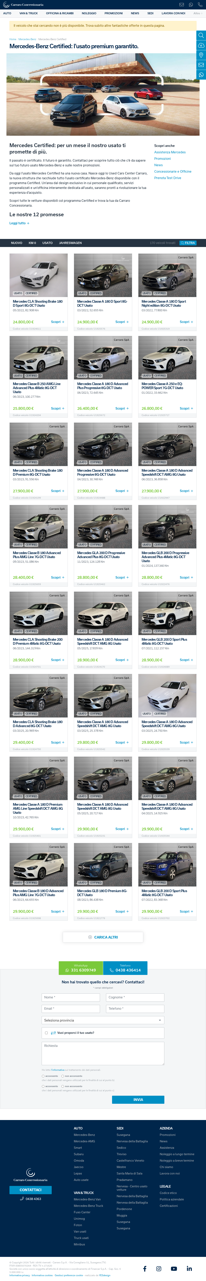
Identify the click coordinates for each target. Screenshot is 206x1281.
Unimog (79, 1218)
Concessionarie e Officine (173, 171)
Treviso (122, 1154)
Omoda (79, 1160)
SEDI (150, 13)
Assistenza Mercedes (170, 152)
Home (12, 39)
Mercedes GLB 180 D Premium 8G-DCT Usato (102, 893)
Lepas (78, 1173)
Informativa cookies (42, 1275)
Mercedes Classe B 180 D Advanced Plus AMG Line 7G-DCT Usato (38, 893)
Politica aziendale (172, 1199)
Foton (78, 1225)
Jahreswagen (70, 243)
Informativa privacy (19, 1275)
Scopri (56, 322)
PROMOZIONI (114, 13)
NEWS (135, 13)
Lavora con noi (170, 1173)
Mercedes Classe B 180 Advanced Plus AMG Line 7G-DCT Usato (37, 555)
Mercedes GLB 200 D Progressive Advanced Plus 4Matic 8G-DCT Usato (165, 557)
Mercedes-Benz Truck (88, 1205)
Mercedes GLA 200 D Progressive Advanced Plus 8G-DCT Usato (101, 555)
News (158, 165)
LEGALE (165, 1186)
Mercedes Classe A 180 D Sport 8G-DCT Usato (102, 303)
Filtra (190, 243)
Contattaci (30, 1190)
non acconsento (73, 1076)
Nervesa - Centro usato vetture (132, 1188)
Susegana (123, 1135)
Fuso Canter (82, 1212)
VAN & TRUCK (29, 13)
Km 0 (32, 243)
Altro (197, 13)
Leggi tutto (17, 223)
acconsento (51, 1076)
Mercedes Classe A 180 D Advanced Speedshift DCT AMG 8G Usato (167, 472)
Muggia (122, 1215)
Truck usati (81, 1238)
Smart (78, 1147)
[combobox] (103, 1020)
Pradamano (125, 1180)
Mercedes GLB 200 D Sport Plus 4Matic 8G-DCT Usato (164, 641)
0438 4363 (33, 1199)
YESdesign (104, 1275)
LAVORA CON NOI (173, 13)
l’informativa (57, 1070)
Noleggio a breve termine (177, 1160)
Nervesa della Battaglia (132, 1141)
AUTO (7, 13)
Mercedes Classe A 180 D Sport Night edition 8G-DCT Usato (164, 303)
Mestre (121, 1167)
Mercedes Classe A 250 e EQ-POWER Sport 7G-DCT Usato (162, 386)
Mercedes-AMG (84, 1141)
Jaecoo (78, 1167)
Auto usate (81, 1180)
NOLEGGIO (89, 13)
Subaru (79, 1154)
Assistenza (167, 1147)
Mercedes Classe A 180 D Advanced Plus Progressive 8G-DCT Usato (102, 386)
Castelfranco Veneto (130, 1160)
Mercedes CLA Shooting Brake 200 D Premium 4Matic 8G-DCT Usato (37, 641)
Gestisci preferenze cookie (69, 1275)
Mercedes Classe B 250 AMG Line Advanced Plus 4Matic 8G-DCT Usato (36, 388)
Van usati (80, 1231)
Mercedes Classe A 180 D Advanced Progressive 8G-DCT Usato (102, 472)
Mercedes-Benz (27, 39)
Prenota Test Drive (167, 178)
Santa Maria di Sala (129, 1173)
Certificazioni (169, 1205)
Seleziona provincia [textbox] (59, 1020)
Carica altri (106, 937)
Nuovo (16, 243)
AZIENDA (166, 1128)
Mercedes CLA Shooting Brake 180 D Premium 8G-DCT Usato (37, 472)
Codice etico (168, 1193)
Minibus (79, 1244)
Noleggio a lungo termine (177, 1154)
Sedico (121, 1147)
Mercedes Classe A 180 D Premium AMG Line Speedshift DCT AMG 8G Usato (38, 808)
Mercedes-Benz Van (87, 1199)
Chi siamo (166, 1167)
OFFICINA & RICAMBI (60, 13)
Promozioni (162, 158)
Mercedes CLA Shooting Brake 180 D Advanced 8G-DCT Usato (37, 724)
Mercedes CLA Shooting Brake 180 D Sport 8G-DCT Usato (37, 303)
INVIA (138, 1100)
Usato (47, 243)
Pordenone (124, 1209)
